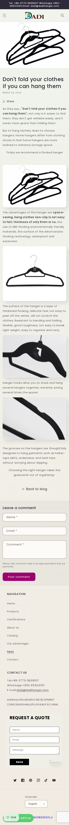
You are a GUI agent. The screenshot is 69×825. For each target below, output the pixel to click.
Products (13, 611)
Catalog (12, 635)
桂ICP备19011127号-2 (43, 817)
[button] (4, 15)
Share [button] (10, 101)
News (10, 651)
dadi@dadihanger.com (32, 690)
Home (11, 603)
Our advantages (18, 643)
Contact (12, 659)
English (33, 803)
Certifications (16, 619)
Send (19, 762)
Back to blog (36, 489)
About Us (13, 627)
